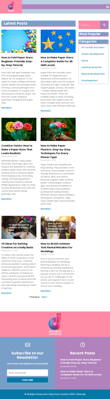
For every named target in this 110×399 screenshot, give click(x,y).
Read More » (6, 108)
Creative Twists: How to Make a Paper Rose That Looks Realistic (16, 149)
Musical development (93, 73)
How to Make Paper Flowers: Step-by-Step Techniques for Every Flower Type (55, 151)
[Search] (104, 25)
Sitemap (81, 394)
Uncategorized (89, 80)
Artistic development (92, 54)
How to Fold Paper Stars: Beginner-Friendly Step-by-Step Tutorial (17, 61)
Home (84, 60)
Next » (45, 296)
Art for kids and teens (93, 47)
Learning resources (91, 67)
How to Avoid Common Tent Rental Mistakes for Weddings (56, 247)
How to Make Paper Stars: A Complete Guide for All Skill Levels (57, 61)
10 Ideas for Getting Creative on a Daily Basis (17, 245)
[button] (107, 6)
